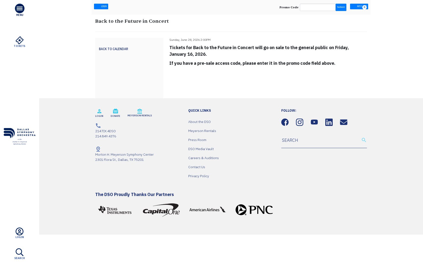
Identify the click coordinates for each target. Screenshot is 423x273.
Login (104, 6)
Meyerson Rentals (202, 131)
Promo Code (289, 7)
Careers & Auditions (203, 158)
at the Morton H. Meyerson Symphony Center (19, 141)
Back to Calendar (113, 49)
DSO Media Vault (201, 149)
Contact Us (196, 167)
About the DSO (199, 122)
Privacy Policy (198, 176)
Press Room (197, 140)
